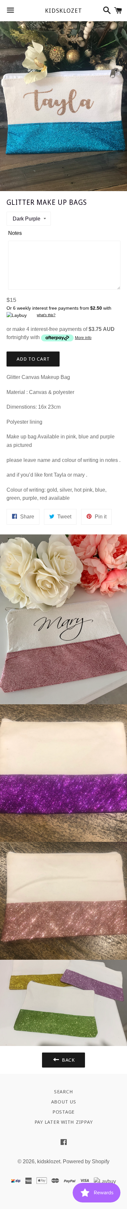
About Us (63, 1102)
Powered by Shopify (86, 1161)
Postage (63, 1112)
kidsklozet (63, 10)
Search (63, 1092)
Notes (15, 233)
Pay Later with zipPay (64, 1122)
